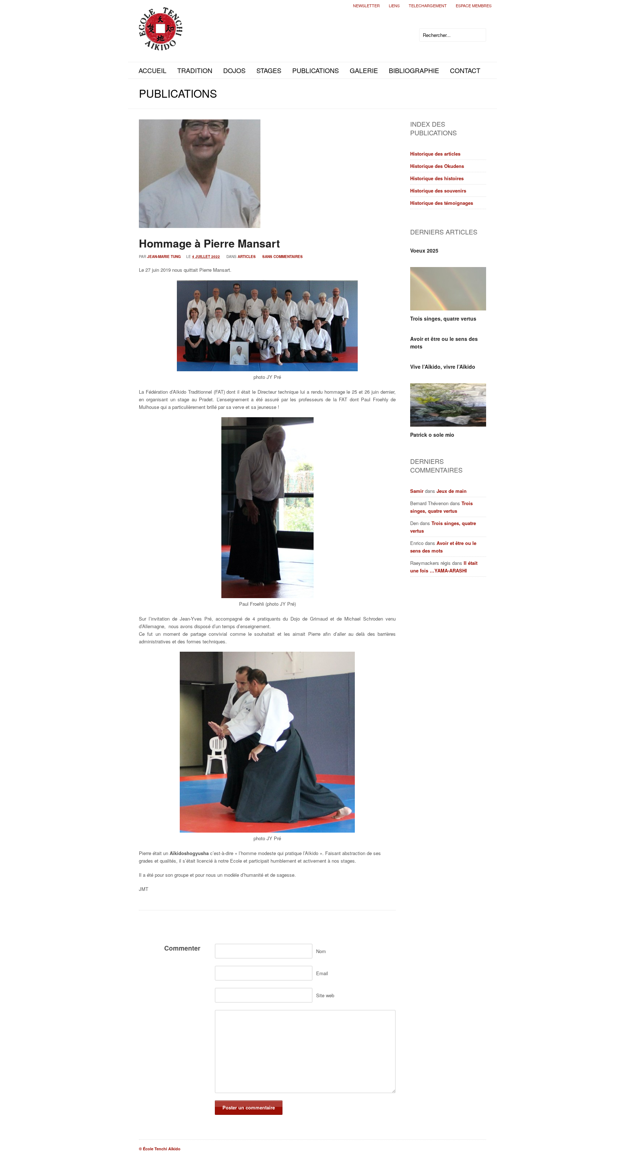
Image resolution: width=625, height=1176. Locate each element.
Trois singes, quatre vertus (443, 318)
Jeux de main (452, 490)
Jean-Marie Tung (164, 256)
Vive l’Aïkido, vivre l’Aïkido (442, 366)
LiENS (394, 5)
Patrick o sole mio (432, 434)
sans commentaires (282, 256)
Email (322, 973)
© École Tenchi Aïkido (159, 1148)
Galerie (364, 70)
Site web (325, 995)
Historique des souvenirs (438, 190)
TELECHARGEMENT (428, 5)
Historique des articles (435, 153)
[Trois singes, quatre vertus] (448, 288)
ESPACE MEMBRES (474, 5)
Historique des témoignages (441, 202)
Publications (315, 70)
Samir (417, 490)
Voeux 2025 (424, 250)
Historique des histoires (437, 178)
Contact (465, 70)
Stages (268, 70)
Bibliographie (414, 70)
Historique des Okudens (437, 165)
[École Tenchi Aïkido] (160, 44)
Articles (247, 256)
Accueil (152, 70)
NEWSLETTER (366, 5)
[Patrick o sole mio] (448, 405)
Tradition (194, 70)
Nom (321, 951)
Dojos (234, 70)
